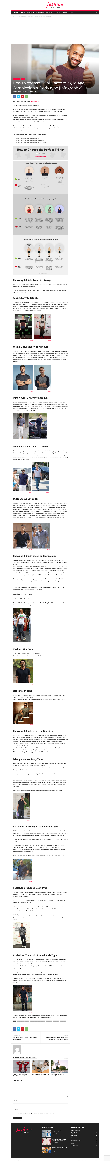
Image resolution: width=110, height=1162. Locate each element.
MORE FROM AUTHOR (30, 1057)
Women (29, 12)
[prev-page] (65, 1058)
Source (31, 340)
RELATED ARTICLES (18, 1057)
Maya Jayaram (17, 91)
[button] (96, 12)
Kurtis (72, 1143)
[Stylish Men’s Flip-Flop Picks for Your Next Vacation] (46, 1150)
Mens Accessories (76, 1140)
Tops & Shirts (74, 1145)
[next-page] (67, 1058)
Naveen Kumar (35, 101)
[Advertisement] (55, 31)
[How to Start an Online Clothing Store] (40, 1066)
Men (22, 12)
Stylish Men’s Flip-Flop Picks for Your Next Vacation (59, 1148)
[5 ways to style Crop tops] (46, 1133)
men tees (27, 1021)
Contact (58, 12)
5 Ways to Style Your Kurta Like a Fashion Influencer (59, 1139)
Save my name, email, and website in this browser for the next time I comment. (34, 1113)
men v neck (39, 1021)
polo (44, 1021)
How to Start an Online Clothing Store (40, 1075)
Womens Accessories (76, 1138)
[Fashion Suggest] (55, 5)
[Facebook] (14, 96)
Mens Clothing (20, 16)
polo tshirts (49, 1021)
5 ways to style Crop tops (58, 1131)
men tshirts (32, 1021)
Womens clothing (75, 1130)
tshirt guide (63, 1021)
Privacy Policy (68, 12)
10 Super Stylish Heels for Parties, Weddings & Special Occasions (57, 1038)
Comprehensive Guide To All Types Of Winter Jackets (20, 1075)
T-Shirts (23, 78)
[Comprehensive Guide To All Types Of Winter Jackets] (21, 1066)
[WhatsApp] (26, 96)
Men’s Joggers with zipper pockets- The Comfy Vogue (58, 1075)
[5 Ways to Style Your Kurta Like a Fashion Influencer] (46, 1141)
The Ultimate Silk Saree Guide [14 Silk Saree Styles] (25, 1038)
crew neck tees (20, 1021)
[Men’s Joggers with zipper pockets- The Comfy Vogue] (59, 1066)
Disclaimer (87, 1160)
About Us (49, 12)
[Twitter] (18, 96)
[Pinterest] (22, 96)
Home (16, 12)
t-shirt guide (56, 1021)
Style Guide (40, 12)
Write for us (80, 1160)
